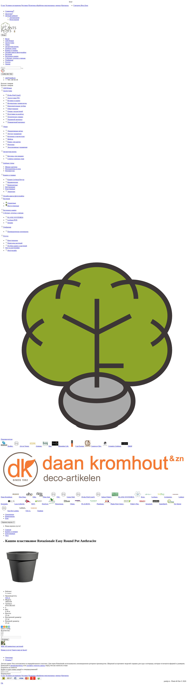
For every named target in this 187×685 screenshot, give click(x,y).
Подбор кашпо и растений (17, 246)
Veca (7, 535)
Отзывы (8, 660)
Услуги (7, 62)
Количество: (5, 630)
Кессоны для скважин (15, 156)
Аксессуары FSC (13, 98)
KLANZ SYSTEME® (15, 217)
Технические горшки (15, 117)
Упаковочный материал (16, 122)
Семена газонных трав (15, 159)
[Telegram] (9, 627)
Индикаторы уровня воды (17, 103)
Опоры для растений (15, 111)
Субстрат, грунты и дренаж (15, 58)
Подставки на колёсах (15, 114)
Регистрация (14, 19)
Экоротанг (11, 191)
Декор (7, 45)
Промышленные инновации (17, 232)
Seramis (10, 223)
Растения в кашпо (11, 56)
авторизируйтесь (16, 665)
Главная (8, 530)
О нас (3, 5)
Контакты (65, 5)
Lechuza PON (12, 220)
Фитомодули (10, 171)
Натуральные (10, 187)
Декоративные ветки (15, 131)
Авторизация (14, 18)
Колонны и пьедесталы (16, 136)
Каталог (7, 85)
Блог (7, 518)
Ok (2, 683)
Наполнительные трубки (16, 106)
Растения (8, 54)
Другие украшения (14, 134)
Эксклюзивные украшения (17, 147)
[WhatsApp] (7, 627)
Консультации (12, 240)
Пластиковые (10, 189)
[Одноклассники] (4, 627)
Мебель (10, 139)
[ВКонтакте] (2, 627)
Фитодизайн (12, 250)
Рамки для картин (14, 142)
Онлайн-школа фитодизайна (15, 52)
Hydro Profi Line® (14, 95)
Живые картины (11, 167)
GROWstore (9, 41)
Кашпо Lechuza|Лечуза (15, 180)
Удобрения (9, 60)
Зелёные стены (10, 48)
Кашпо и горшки (11, 50)
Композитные (12, 185)
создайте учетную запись (36, 665)
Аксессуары (9, 43)
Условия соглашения (13, 5)
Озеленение (9, 514)
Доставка (24, 5)
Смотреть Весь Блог (80, 5)
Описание (9, 657)
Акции (7, 64)
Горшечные (11, 203)
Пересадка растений (14, 243)
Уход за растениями (12, 248)
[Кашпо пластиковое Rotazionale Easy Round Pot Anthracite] (22, 588)
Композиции (10, 516)
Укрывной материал (14, 119)
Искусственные (13, 206)
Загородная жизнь (12, 46)
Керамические (12, 182)
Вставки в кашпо (13, 101)
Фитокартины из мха (13, 169)
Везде (7, 39)
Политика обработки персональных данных (44, 5)
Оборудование (12, 109)
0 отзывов (8, 593)
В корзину (5, 639)
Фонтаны (10, 144)
